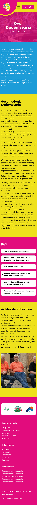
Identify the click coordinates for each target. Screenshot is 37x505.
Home (14, 31)
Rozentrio (6, 438)
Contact (5, 460)
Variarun (5, 433)
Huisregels (6, 452)
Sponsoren (6, 455)
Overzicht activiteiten (11, 430)
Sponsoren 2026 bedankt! (12, 471)
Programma (7, 428)
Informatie (6, 449)
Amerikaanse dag (9, 436)
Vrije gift (5, 457)
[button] (18, 7)
